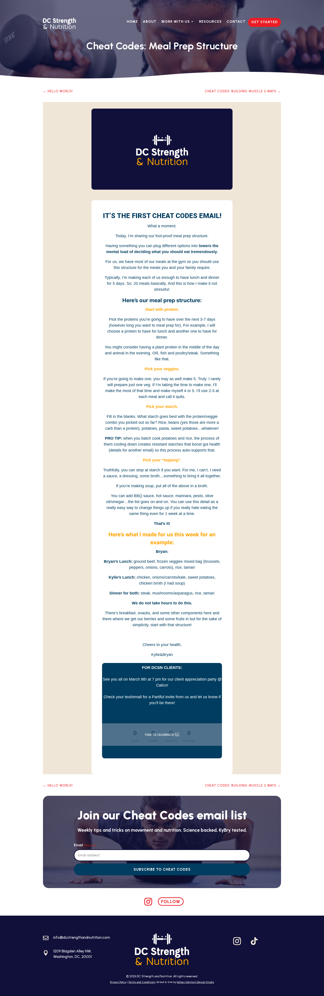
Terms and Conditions (141, 982)
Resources (210, 22)
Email (85, 845)
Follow (170, 901)
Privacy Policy (118, 982)
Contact (236, 22)
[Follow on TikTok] (254, 941)
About (149, 22)
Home (132, 22)
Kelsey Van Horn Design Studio (195, 982)
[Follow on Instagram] (148, 901)
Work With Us (175, 22)
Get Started (264, 22)
